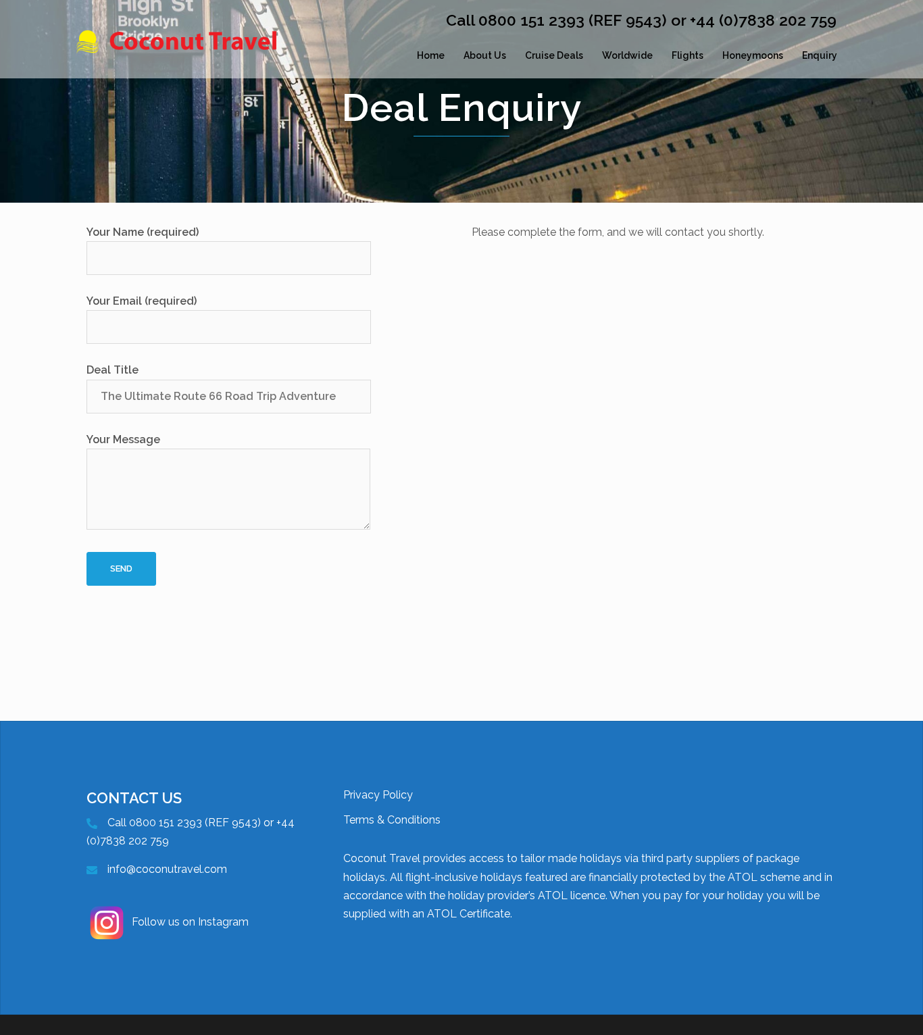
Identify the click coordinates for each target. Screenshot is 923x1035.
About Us (485, 55)
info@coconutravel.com (167, 869)
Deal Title (112, 369)
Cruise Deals (554, 55)
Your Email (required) (141, 301)
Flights (687, 55)
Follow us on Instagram (190, 921)
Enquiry (819, 55)
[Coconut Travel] (198, 55)
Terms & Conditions (392, 819)
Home (431, 55)
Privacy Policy (378, 794)
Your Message (123, 439)
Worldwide (627, 55)
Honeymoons (752, 55)
